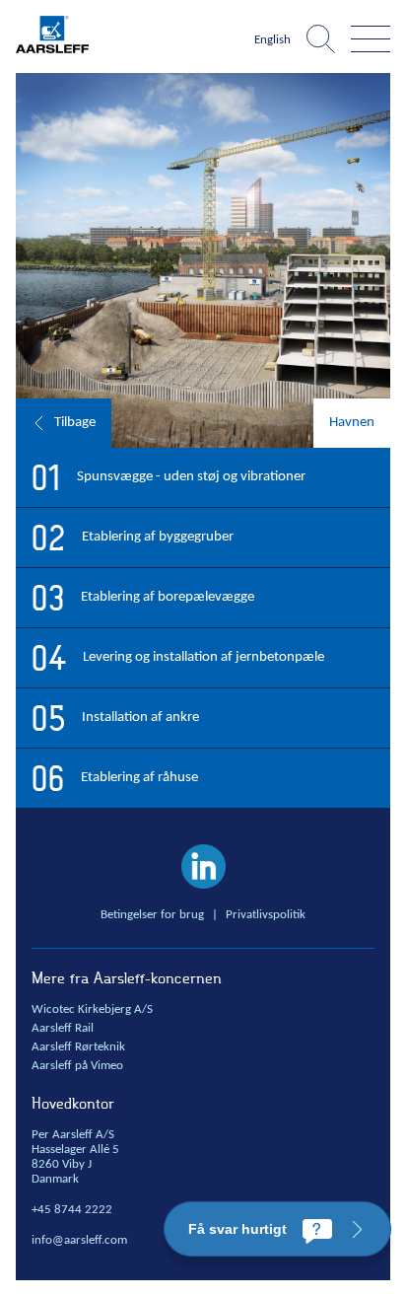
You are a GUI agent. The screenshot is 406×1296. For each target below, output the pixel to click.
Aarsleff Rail (63, 1029)
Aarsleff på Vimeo (77, 1066)
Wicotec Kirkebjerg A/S (92, 1010)
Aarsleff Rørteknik (78, 1047)
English (272, 40)
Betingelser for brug (152, 915)
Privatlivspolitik (265, 915)
